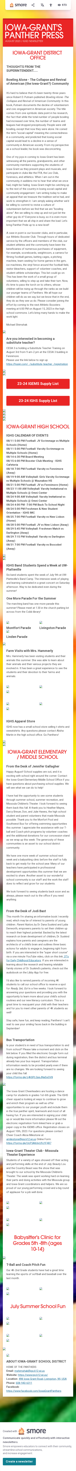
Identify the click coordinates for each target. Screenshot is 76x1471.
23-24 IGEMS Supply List (38, 384)
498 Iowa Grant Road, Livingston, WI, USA (43, 1378)
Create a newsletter (19, 1461)
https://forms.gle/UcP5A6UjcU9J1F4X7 (28, 1143)
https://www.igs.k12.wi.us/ (33, 1375)
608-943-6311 (24, 1383)
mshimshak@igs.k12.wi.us (29, 1370)
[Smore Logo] (18, 5)
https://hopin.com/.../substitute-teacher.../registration (37, 364)
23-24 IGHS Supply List (38, 401)
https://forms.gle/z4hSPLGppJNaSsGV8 (29, 1077)
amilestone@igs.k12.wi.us (21, 1139)
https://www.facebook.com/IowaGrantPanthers (33, 1391)
